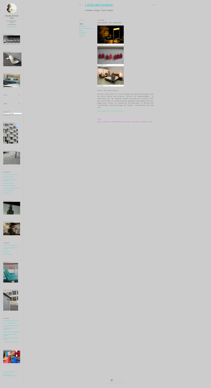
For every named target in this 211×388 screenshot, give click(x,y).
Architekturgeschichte (86, 28)
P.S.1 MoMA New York (9, 323)
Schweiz (81, 36)
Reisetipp (82, 34)
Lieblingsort (83, 32)
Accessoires (82, 26)
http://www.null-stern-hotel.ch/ (110, 111)
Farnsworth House (8, 183)
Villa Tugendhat (8, 190)
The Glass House (8, 177)
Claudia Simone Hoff (12, 17)
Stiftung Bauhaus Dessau (10, 320)
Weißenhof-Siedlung (9, 185)
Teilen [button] (81, 20)
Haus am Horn (7, 193)
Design (81, 30)
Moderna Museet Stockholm (11, 332)
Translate (17, 115)
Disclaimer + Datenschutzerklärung (9, 375)
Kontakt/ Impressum (9, 372)
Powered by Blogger (118, 380)
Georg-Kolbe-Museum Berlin (11, 325)
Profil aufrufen (12, 27)
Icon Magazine (7, 254)
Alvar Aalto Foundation (10, 174)
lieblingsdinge (99, 5)
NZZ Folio (6, 251)
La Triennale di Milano (10, 342)
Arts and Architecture (10, 245)
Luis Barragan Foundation (11, 188)
